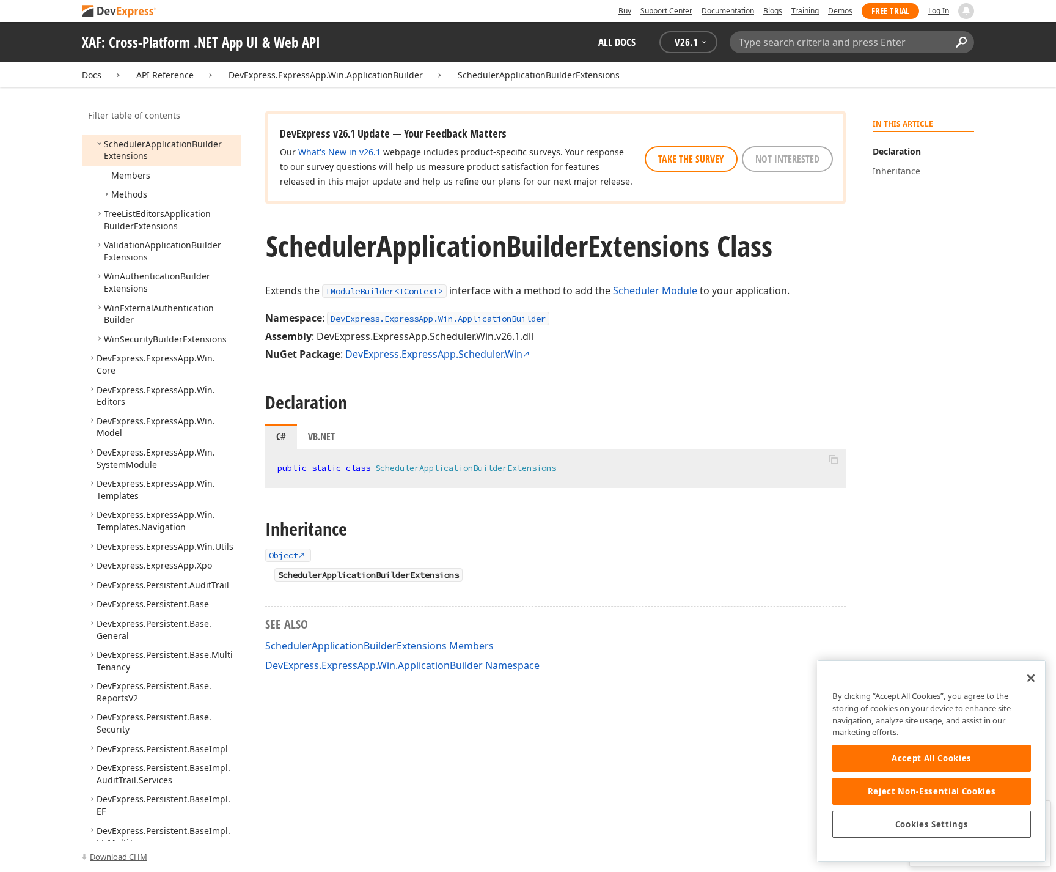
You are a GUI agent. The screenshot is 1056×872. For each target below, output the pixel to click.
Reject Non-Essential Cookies (932, 791)
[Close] (1031, 678)
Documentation (728, 11)
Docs (91, 75)
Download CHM (118, 856)
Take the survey (691, 159)
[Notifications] (966, 11)
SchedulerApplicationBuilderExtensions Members (379, 645)
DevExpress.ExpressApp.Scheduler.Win (433, 354)
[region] (931, 761)
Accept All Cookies (932, 758)
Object (283, 555)
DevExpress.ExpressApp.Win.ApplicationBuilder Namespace (402, 665)
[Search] (961, 42)
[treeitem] (163, 150)
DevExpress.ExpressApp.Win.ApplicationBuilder (326, 75)
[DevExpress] (119, 12)
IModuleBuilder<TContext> (384, 291)
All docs (617, 42)
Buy (624, 11)
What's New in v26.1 (339, 152)
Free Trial (890, 11)
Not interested (787, 159)
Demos (840, 11)
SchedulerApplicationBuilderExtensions (539, 75)
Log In (938, 11)
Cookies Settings (932, 824)
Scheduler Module (655, 290)
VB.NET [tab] (321, 436)
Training (805, 11)
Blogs (772, 11)
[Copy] (833, 459)
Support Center (666, 11)
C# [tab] (281, 436)
